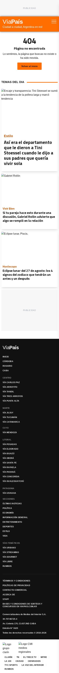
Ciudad (20, 661)
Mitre (44, 657)
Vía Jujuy (8, 413)
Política (7, 508)
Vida (5, 536)
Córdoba (8, 361)
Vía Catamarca (11, 422)
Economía (8, 513)
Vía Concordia (11, 476)
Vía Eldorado (10, 449)
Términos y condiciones (16, 581)
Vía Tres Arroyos (13, 396)
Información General (15, 517)
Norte (6, 408)
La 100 (8, 661)
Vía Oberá (8, 458)
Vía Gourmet (10, 557)
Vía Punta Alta (11, 401)
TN (18, 657)
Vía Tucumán (10, 417)
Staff (6, 599)
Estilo (6, 531)
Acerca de (9, 594)
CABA (6, 370)
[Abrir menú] (53, 21)
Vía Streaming (11, 552)
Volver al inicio (29, 66)
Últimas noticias (12, 503)
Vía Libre (8, 561)
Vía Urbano (9, 548)
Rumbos (7, 566)
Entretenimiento (12, 522)
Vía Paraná (9, 472)
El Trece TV (29, 657)
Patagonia (8, 488)
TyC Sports (11, 665)
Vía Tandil (8, 391)
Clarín (8, 657)
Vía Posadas (10, 444)
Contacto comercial (15, 590)
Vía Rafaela (9, 467)
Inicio (6, 357)
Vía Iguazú (8, 453)
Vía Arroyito (10, 387)
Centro (7, 378)
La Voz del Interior (33, 665)
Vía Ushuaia (9, 493)
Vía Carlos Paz (11, 382)
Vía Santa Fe (10, 463)
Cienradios (34, 661)
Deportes (8, 526)
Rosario (7, 366)
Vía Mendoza (10, 432)
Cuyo (6, 428)
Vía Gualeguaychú (13, 481)
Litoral (7, 440)
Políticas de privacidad (16, 585)
